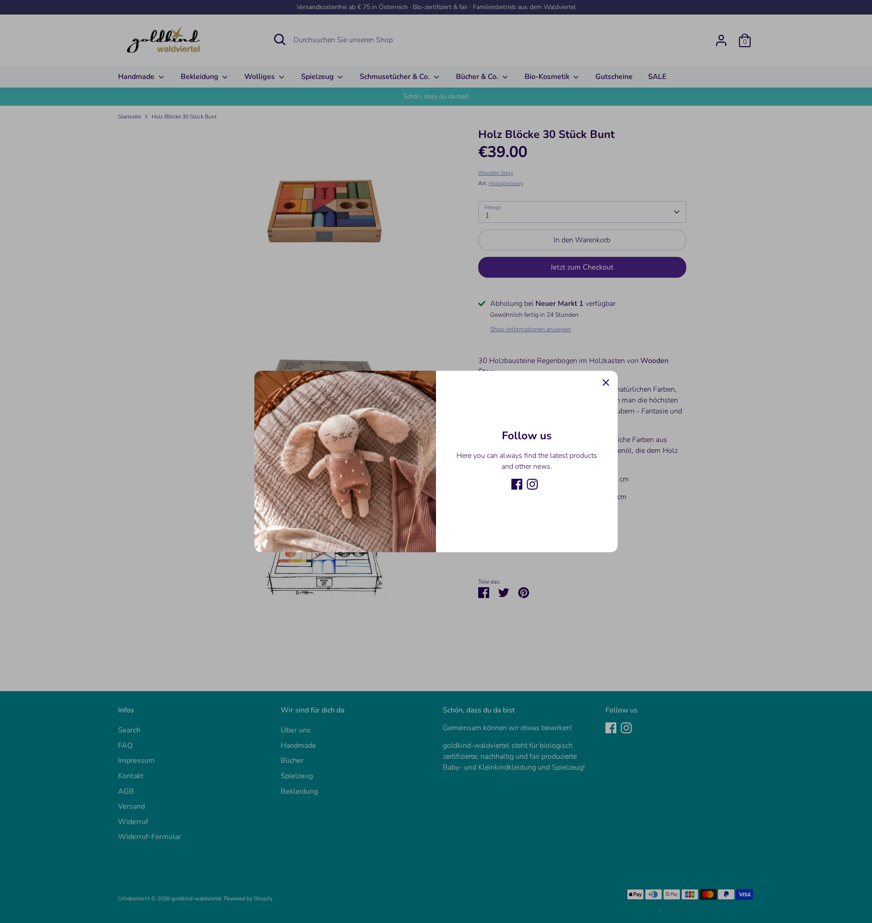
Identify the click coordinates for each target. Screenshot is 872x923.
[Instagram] (532, 484)
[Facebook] (516, 484)
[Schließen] (606, 383)
